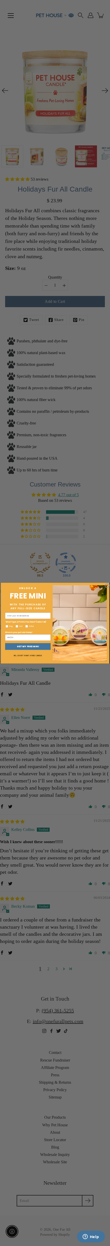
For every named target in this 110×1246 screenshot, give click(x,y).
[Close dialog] (107, 585)
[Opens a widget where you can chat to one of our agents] (91, 1237)
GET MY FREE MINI (28, 646)
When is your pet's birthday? (18, 632)
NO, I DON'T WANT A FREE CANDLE (28, 655)
